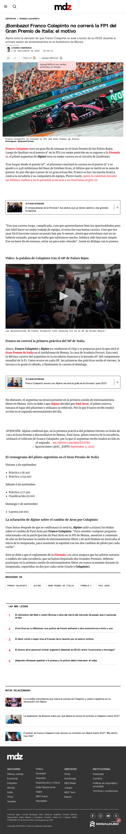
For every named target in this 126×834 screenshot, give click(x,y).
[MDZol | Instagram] (100, 815)
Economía (12, 778)
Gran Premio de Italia (20, 352)
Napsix (68, 796)
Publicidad (98, 774)
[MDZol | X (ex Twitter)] (116, 815)
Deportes (11, 19)
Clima (67, 774)
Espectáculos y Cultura (48, 782)
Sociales (11, 801)
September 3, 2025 (82, 446)
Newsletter (41, 801)
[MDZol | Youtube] (108, 815)
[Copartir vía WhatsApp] (8, 58)
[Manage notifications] (118, 820)
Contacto (97, 778)
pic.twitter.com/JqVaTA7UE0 (71, 442)
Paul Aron (82, 403)
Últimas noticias (15, 774)
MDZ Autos (42, 796)
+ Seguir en (27, 58)
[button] (5, 6)
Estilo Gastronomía (45, 787)
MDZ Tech (69, 792)
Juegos (68, 787)
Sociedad (41, 773)
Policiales (12, 783)
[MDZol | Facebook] (92, 815)
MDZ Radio (70, 783)
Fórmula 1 (61, 555)
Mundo (11, 787)
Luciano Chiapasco (21, 48)
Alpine (55, 403)
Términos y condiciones (105, 791)
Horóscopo (70, 778)
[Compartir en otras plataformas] (15, 58)
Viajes (39, 791)
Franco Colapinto (17, 148)
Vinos (10, 796)
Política (39, 769)
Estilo (10, 792)
